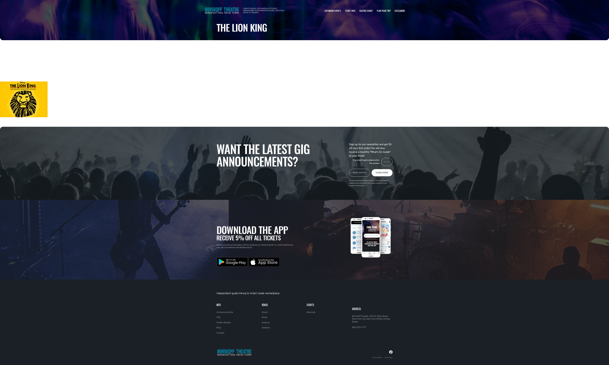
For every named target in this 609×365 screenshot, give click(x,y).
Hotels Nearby (223, 322)
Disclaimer (400, 10)
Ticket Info (350, 10)
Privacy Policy (377, 358)
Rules (264, 317)
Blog (218, 327)
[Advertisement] (95, 69)
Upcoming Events (332, 10)
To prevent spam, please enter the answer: (366, 162)
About (265, 312)
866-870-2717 (359, 327)
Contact (220, 333)
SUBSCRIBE (382, 173)
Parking (265, 322)
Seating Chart (366, 10)
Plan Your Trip (384, 10)
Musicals (311, 312)
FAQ (218, 317)
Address (266, 327)
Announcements (224, 312)
